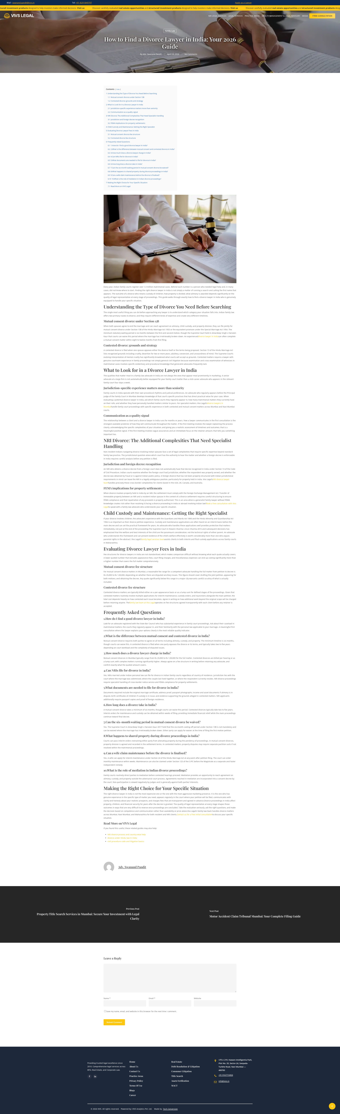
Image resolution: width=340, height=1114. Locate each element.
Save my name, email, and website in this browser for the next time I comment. (141, 1011)
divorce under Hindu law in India (122, 838)
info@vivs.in (224, 1081)
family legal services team (152, 539)
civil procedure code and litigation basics (126, 841)
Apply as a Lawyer (243, 2)
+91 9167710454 (226, 1075)
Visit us (51, 8)
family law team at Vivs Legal (142, 602)
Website (197, 998)
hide (118, 89)
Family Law (170, 31)
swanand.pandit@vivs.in (23, 2)
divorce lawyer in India (208, 336)
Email (152, 998)
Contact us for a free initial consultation (194, 814)
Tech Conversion (170, 1109)
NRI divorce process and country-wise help (127, 834)
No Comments (191, 54)
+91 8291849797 (84, 2)
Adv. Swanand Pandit (152, 54)
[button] (132, 1061)
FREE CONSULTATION (322, 16)
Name (107, 998)
